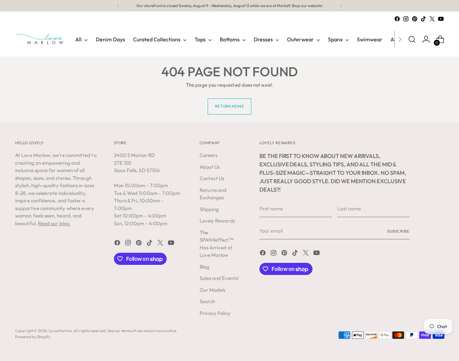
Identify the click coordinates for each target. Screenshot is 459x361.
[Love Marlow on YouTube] (441, 19)
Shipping (209, 209)
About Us (210, 167)
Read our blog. (54, 223)
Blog (204, 267)
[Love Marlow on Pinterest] (415, 19)
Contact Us (212, 178)
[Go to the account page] (426, 39)
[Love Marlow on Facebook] (397, 19)
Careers (209, 155)
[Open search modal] (412, 39)
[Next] (340, 5)
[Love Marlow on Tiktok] (423, 19)
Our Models (212, 290)
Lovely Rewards (217, 220)
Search (207, 301)
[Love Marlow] (40, 39)
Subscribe (398, 231)
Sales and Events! (219, 278)
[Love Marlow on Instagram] (406, 19)
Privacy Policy (215, 313)
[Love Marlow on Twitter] (432, 19)
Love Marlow (60, 330)
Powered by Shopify (32, 336)
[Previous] (118, 5)
